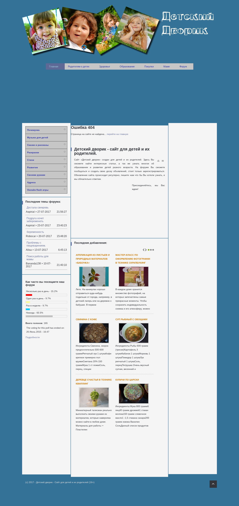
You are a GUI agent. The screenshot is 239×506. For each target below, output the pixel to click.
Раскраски (33, 152)
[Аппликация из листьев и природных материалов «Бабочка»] (94, 286)
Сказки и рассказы (38, 145)
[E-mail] (163, 160)
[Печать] (158, 160)
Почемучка (33, 130)
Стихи (30, 160)
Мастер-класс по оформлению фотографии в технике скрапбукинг (132, 259)
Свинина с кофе (86, 319)
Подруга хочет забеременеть (35, 220)
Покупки (149, 66)
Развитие (32, 167)
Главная (53, 66)
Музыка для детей (37, 137)
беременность (35, 232)
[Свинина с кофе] (94, 342)
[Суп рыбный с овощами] (134, 342)
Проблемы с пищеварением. (36, 244)
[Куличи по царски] (134, 403)
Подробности (33, 337)
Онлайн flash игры (37, 190)
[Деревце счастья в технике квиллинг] (94, 406)
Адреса (31, 182)
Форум (183, 66)
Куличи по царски (127, 379)
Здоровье (104, 66)
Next (146, 250)
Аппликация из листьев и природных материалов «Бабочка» (93, 259)
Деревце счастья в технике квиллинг (94, 381)
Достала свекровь (37, 207)
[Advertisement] (119, 96)
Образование (127, 66)
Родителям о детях (78, 66)
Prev (143, 250)
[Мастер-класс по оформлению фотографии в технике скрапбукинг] (134, 286)
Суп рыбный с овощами (131, 319)
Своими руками (36, 175)
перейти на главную (117, 134)
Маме (166, 66)
